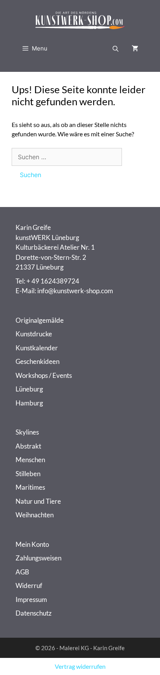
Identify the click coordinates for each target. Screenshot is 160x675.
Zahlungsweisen (38, 558)
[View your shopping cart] (134, 48)
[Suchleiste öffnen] (115, 48)
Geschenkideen (37, 361)
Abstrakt (28, 446)
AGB (22, 572)
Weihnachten (35, 515)
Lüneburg (29, 389)
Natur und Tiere (38, 501)
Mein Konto (32, 544)
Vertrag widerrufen (80, 666)
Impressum (31, 599)
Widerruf (29, 585)
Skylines (27, 432)
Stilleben (28, 474)
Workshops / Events (44, 375)
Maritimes (30, 487)
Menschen (30, 460)
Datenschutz (34, 613)
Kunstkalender (37, 348)
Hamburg (29, 403)
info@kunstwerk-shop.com (75, 291)
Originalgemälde (40, 320)
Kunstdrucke (34, 334)
